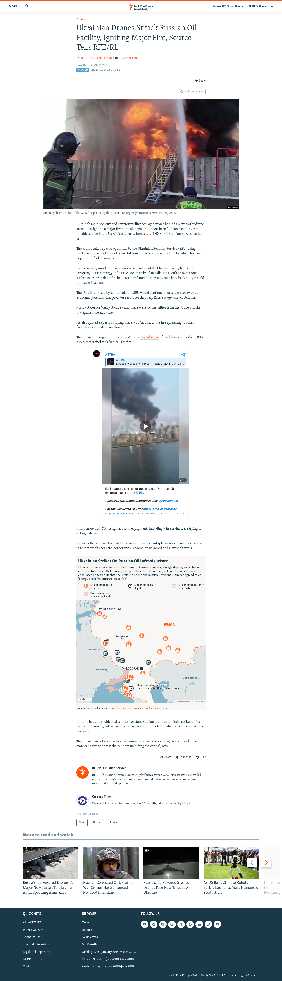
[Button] (200, 80)
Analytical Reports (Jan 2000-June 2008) (109, 966)
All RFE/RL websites (261, 6)
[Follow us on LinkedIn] (199, 924)
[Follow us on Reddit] (153, 924)
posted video (149, 337)
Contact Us (30, 966)
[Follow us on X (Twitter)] (181, 924)
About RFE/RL (32, 922)
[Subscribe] (217, 924)
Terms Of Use (31, 937)
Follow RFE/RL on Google (228, 6)
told (148, 234)
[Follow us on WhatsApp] (208, 924)
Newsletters (90, 937)
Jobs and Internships (36, 944)
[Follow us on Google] (172, 924)
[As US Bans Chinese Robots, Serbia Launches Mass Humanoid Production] (231, 863)
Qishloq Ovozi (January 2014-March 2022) (109, 951)
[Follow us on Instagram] (163, 924)
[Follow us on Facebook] (190, 924)
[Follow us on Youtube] (144, 924)
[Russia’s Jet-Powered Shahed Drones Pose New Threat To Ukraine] (171, 863)
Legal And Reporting (36, 951)
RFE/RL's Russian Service (97, 57)
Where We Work (34, 929)
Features (87, 929)
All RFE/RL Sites (33, 959)
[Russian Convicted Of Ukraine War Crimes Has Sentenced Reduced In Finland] (111, 863)
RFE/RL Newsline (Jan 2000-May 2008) (108, 959)
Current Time (129, 57)
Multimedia (89, 944)
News (80, 19)
